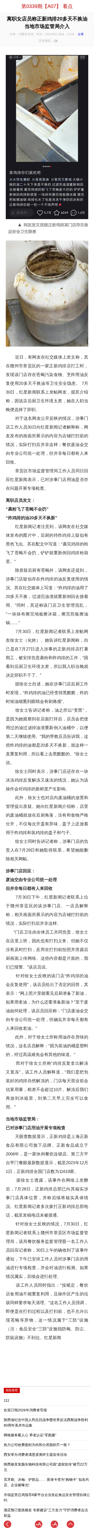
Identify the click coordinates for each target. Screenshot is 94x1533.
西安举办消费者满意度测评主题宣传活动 (35, 1455)
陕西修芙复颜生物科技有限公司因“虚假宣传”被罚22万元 (45, 1467)
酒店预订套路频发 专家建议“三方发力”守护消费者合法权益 (46, 1513)
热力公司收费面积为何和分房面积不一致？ (37, 1445)
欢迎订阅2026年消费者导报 (25, 1410)
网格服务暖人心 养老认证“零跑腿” (30, 1435)
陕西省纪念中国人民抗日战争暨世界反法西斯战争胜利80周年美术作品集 (46, 1422)
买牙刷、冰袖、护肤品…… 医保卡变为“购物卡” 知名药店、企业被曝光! (46, 1482)
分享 (81, 34)
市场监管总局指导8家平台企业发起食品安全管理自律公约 (47, 1497)
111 (6, 1400)
